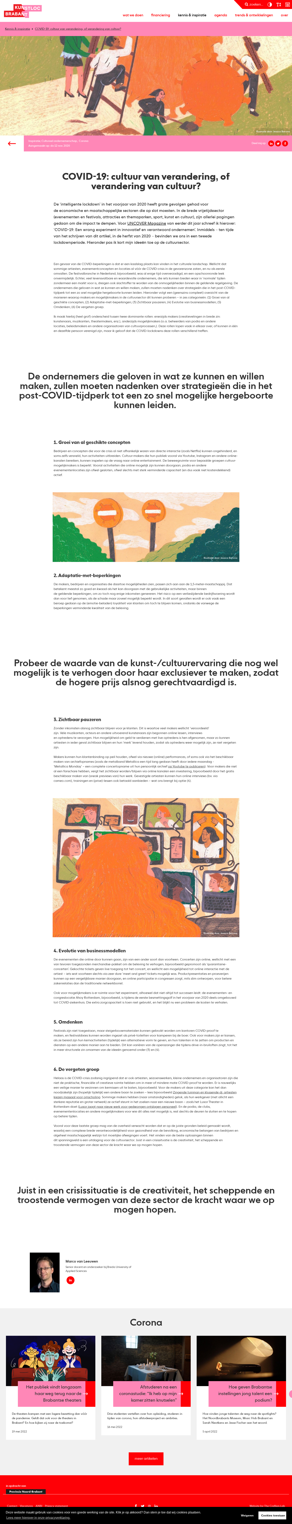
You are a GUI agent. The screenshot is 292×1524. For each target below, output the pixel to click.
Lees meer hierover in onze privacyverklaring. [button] (38, 1517)
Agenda (220, 15)
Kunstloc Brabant (23, 11)
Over (284, 15)
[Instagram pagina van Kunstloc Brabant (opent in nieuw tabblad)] (149, 1506)
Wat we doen (133, 15)
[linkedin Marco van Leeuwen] (70, 1280)
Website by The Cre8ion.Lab (267, 1506)
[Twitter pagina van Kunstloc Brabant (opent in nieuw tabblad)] (143, 1506)
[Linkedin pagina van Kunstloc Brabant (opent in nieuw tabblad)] (156, 1506)
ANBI (39, 1506)
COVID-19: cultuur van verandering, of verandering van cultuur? (78, 28)
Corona (83, 141)
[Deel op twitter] (278, 143)
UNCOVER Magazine (146, 224)
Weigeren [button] (247, 1515)
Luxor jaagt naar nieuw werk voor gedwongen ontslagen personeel (127, 1107)
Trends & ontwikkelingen (254, 15)
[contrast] (269, 4)
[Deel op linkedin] (271, 143)
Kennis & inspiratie (192, 15)
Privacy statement (56, 1506)
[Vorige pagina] (12, 143)
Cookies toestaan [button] (273, 1515)
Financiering (160, 15)
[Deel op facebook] (285, 143)
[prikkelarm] (287, 4)
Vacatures (26, 1506)
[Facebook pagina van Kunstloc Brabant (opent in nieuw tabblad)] (136, 1506)
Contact (12, 1506)
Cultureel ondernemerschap (59, 141)
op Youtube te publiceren (186, 766)
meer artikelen (146, 1459)
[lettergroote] (278, 4)
